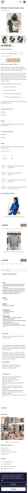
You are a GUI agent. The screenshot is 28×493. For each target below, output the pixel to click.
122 (17, 228)
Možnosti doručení (5, 55)
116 (14, 228)
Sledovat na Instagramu (13, 442)
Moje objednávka (5, 454)
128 (20, 263)
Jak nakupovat (4, 448)
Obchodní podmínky (5, 450)
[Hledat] (16, 2)
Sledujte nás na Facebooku (9, 467)
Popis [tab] (3, 269)
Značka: (5, 10)
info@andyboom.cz (7, 462)
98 (4, 228)
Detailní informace (5, 152)
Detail (22, 225)
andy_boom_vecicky (8, 469)
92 (2, 228)
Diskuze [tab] (7, 269)
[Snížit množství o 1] (6, 60)
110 (11, 228)
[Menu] (24, 2)
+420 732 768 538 (7, 464)
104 (7, 228)
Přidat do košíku (15, 59)
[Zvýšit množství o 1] (6, 58)
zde (2, 480)
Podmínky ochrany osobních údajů (9, 452)
